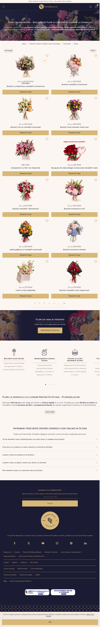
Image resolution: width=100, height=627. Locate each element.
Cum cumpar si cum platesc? (71, 552)
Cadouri (15, 562)
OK (50, 622)
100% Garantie (23, 568)
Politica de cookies (26, 575)
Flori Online (34, 562)
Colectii (6, 562)
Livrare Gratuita (9, 568)
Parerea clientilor (10, 556)
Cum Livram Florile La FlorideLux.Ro (31, 556)
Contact (17, 552)
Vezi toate (49, 412)
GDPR (38, 575)
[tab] (46, 385)
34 (64, 303)
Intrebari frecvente (51, 552)
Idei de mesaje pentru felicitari (20, 581)
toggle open (3, 6)
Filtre (93, 51)
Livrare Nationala (37, 568)
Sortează (8, 51)
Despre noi (8, 552)
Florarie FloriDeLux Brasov (32, 552)
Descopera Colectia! (50, 330)
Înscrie (50, 503)
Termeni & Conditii (10, 575)
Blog (5, 581)
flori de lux (48, 6)
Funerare (24, 562)
